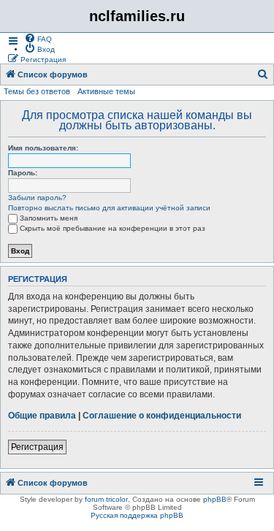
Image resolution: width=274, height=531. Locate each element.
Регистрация (37, 447)
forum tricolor (106, 499)
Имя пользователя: (43, 148)
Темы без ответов (37, 91)
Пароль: (22, 173)
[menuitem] (38, 38)
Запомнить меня (48, 218)
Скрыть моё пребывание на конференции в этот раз (112, 228)
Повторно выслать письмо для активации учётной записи (109, 208)
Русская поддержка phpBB (137, 515)
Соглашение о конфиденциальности (162, 415)
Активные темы (106, 91)
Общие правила (42, 415)
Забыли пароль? (37, 198)
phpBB (215, 499)
